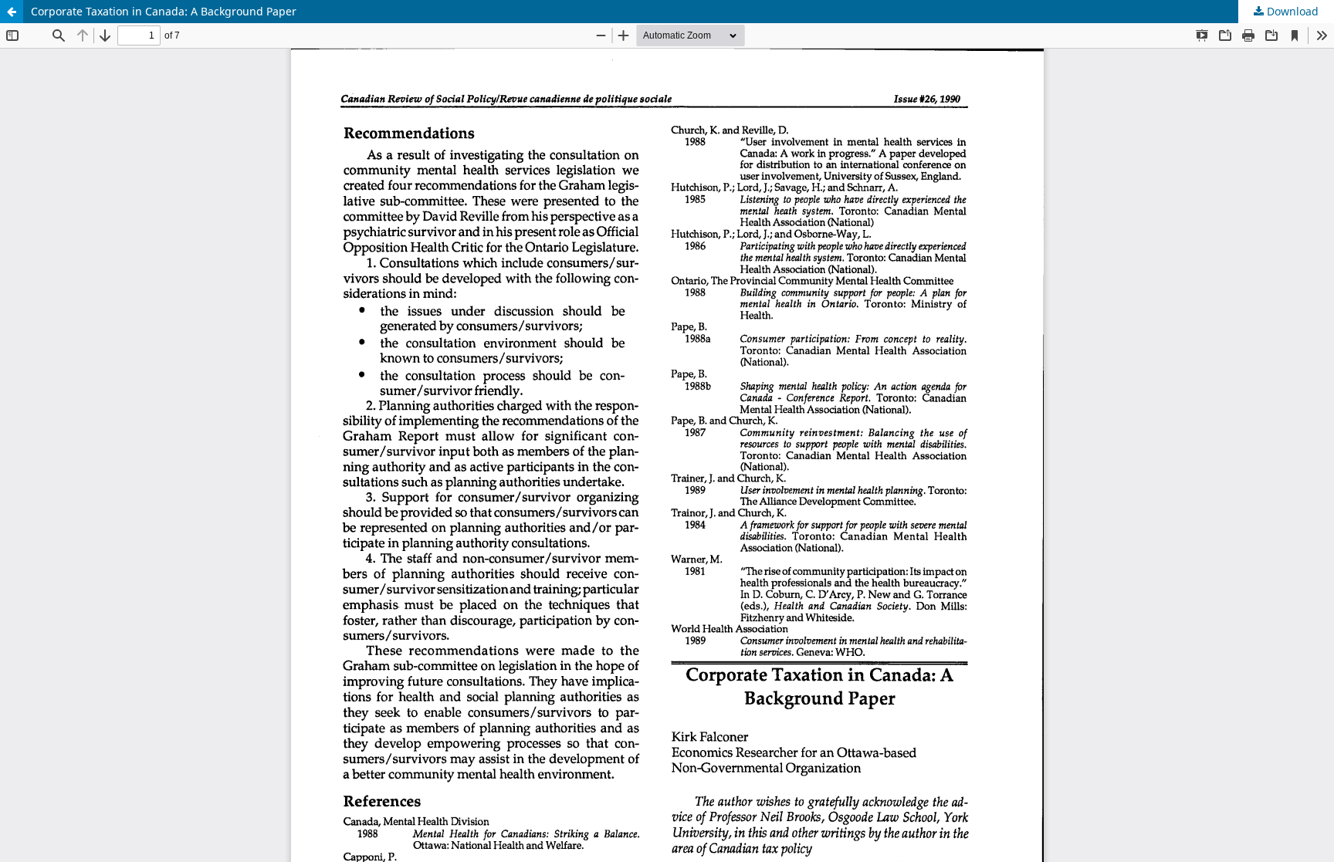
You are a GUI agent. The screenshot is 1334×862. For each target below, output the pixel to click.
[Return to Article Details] (11, 11)
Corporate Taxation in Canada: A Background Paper (163, 11)
